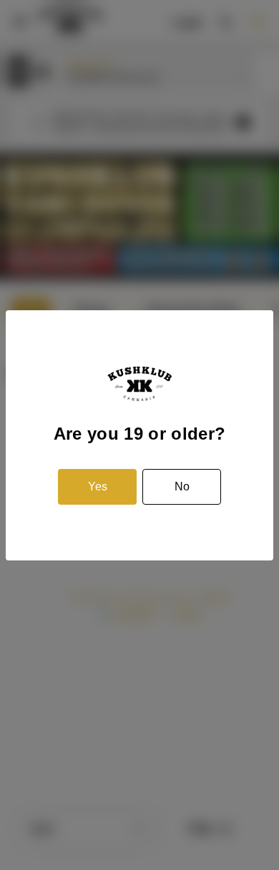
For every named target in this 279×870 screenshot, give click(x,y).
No (182, 486)
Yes (97, 486)
